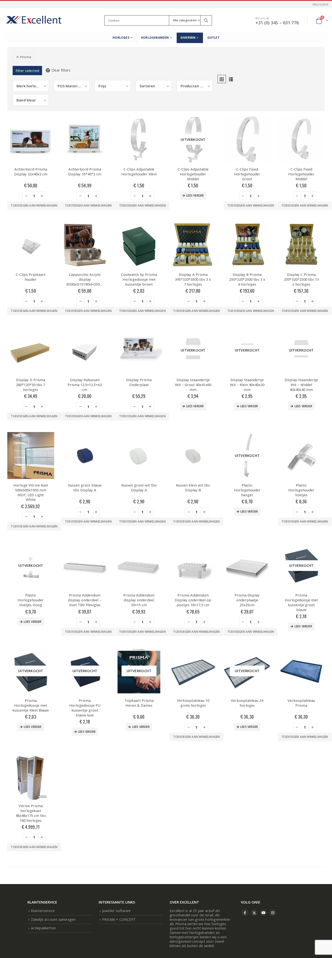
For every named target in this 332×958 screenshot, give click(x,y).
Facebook (245, 912)
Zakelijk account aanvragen (53, 919)
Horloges (121, 38)
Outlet (213, 38)
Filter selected (27, 70)
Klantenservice (43, 910)
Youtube (263, 912)
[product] (30, 139)
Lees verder (195, 195)
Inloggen (320, 4)
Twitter (254, 912)
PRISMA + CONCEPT (119, 919)
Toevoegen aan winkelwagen (34, 205)
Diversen (188, 38)
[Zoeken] (206, 20)
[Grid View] (222, 79)
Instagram (272, 912)
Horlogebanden (155, 38)
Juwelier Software (116, 910)
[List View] (231, 79)
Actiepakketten (43, 928)
